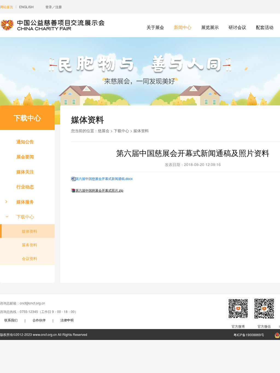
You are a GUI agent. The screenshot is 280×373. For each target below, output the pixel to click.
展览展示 (210, 27)
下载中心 (25, 217)
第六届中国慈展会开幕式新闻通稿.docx (104, 178)
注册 (58, 6)
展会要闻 (25, 156)
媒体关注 (25, 171)
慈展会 (103, 130)
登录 (48, 6)
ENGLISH (26, 6)
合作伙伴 (39, 320)
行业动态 (25, 186)
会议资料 (29, 258)
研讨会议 (237, 27)
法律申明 (67, 320)
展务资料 (29, 244)
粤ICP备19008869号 (249, 334)
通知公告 (25, 141)
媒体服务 (25, 202)
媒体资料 (29, 231)
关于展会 (155, 27)
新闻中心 (182, 27)
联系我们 (11, 320)
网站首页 (6, 6)
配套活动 (264, 27)
